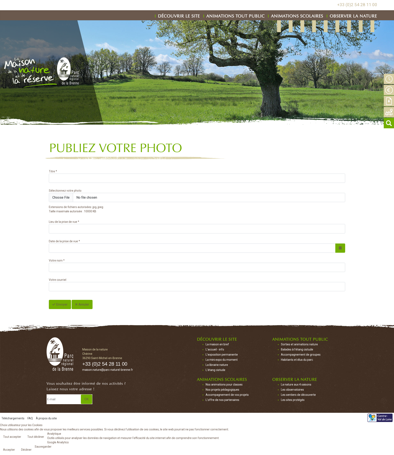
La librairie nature (217, 364)
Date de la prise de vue (64, 241)
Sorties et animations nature (299, 344)
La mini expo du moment (222, 359)
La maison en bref (217, 344)
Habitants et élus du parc (297, 359)
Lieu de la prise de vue (64, 221)
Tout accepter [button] (12, 436)
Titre (53, 171)
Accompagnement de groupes (301, 354)
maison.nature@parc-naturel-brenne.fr (107, 369)
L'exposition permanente (222, 354)
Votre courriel (57, 279)
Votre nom (57, 260)
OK (86, 399)
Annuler (83, 304)
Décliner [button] (26, 449)
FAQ (30, 418)
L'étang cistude (215, 370)
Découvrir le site (179, 15)
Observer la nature (353, 15)
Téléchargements (12, 418)
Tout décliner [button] (35, 436)
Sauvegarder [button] (43, 446)
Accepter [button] (9, 449)
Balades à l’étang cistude (297, 349)
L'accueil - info (215, 349)
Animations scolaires (297, 15)
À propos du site (46, 418)
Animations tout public (235, 15)
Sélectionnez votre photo (65, 190)
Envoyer (61, 304)
